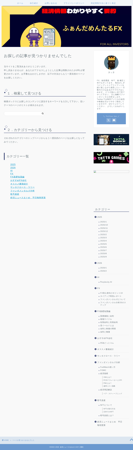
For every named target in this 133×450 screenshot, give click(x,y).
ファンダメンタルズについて (113, 299)
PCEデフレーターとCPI (113, 380)
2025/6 (103, 247)
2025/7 (103, 250)
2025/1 (103, 222)
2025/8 (103, 254)
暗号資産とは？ (107, 415)
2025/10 (104, 225)
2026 (13, 168)
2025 (13, 164)
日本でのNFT (109, 412)
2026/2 (103, 271)
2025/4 (103, 241)
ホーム (20, 3)
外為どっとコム (107, 343)
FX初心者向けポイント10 (111, 293)
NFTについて (106, 405)
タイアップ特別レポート (111, 296)
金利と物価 (105, 332)
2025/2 (103, 235)
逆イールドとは (107, 326)
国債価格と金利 (107, 316)
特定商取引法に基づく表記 (103, 3)
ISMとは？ (108, 377)
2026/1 (103, 268)
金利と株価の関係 (108, 329)
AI (11, 170)
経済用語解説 (106, 390)
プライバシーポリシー (74, 3)
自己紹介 (34, 3)
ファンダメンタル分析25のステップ (113, 304)
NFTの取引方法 (109, 409)
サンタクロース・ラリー (22, 187)
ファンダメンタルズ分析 (22, 191)
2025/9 (103, 257)
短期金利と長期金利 (109, 322)
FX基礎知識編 (17, 177)
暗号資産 (14, 194)
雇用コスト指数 (109, 386)
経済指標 (104, 373)
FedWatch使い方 (107, 367)
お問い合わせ (51, 3)
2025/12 (104, 231)
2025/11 (104, 228)
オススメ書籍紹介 (19, 184)
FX (11, 174)
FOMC (103, 370)
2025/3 (103, 238)
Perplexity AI (106, 282)
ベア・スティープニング (113, 393)
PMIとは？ (108, 383)
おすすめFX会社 (18, 180)
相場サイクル (106, 319)
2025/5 (103, 244)
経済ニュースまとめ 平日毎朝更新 (28, 198)
